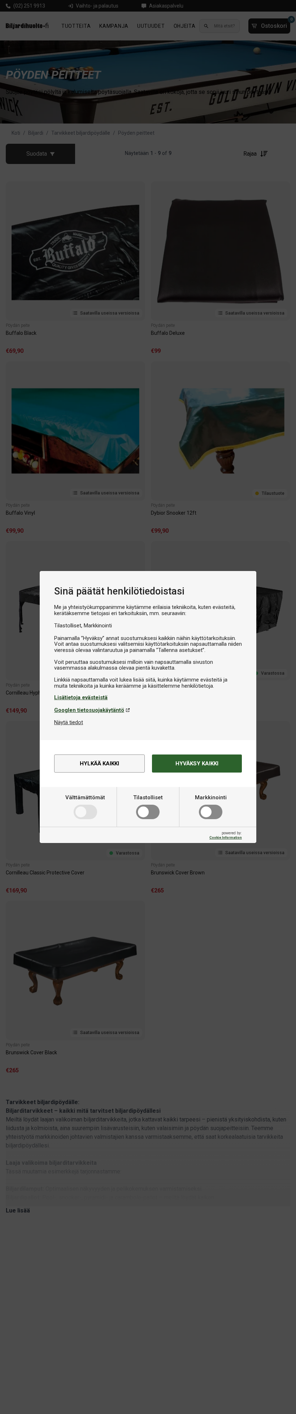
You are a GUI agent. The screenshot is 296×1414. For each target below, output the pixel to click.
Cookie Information (225, 837)
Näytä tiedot (68, 722)
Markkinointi (211, 797)
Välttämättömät (85, 797)
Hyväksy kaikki (196, 763)
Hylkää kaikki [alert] (99, 763)
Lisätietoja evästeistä (81, 697)
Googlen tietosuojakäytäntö (89, 710)
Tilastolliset (148, 797)
